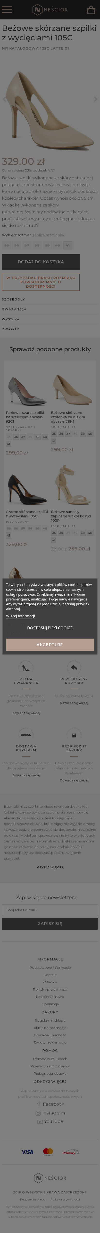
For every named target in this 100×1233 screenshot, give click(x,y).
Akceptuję (50, 644)
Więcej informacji (20, 615)
